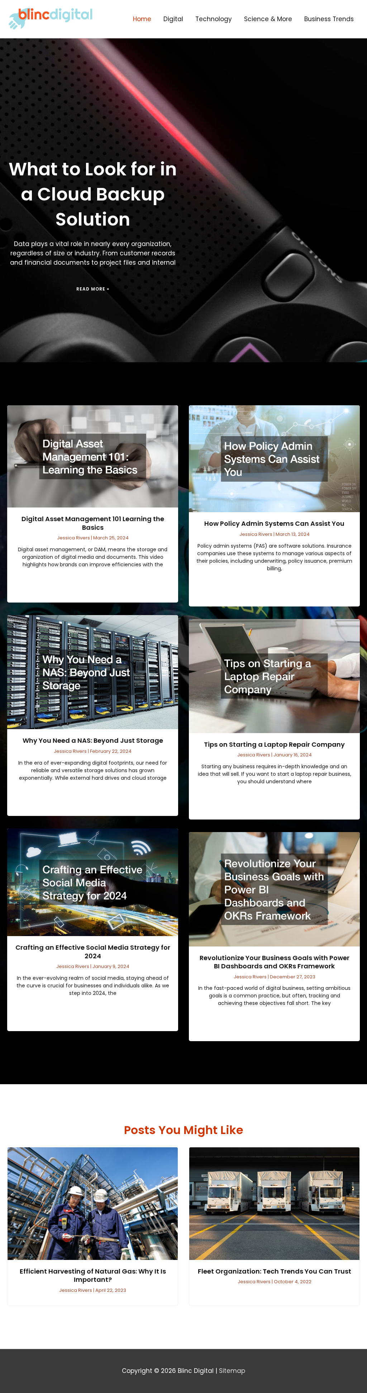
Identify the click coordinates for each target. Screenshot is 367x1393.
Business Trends (329, 19)
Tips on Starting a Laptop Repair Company (274, 744)
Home (142, 19)
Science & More (268, 19)
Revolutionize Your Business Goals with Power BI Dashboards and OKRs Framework (274, 962)
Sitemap (232, 1370)
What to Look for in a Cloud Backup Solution (93, 194)
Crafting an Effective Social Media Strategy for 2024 (92, 951)
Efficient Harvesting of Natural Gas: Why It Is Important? (93, 1275)
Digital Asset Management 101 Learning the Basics (93, 523)
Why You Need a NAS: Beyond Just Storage (93, 740)
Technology (213, 19)
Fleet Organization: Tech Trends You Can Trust (274, 1271)
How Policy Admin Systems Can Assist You (274, 523)
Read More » (92, 289)
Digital (173, 19)
